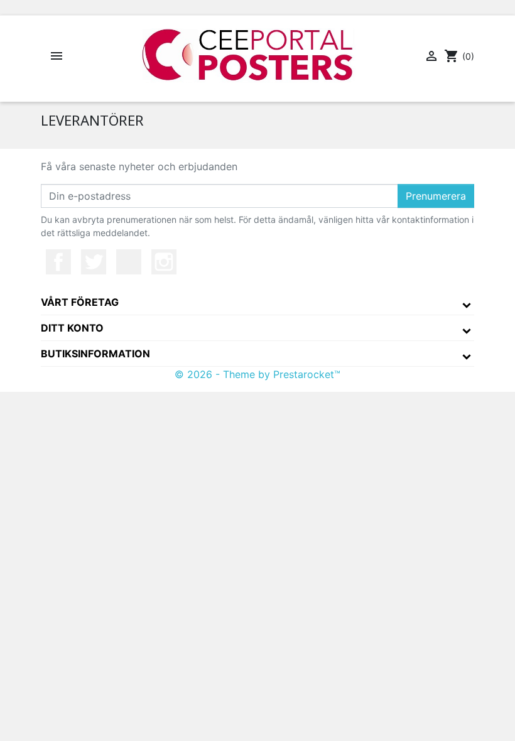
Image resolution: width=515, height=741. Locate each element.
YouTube (128, 261)
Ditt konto (72, 328)
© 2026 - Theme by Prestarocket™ (257, 374)
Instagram (163, 261)
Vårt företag (80, 302)
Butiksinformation (95, 353)
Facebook (58, 261)
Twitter (93, 261)
